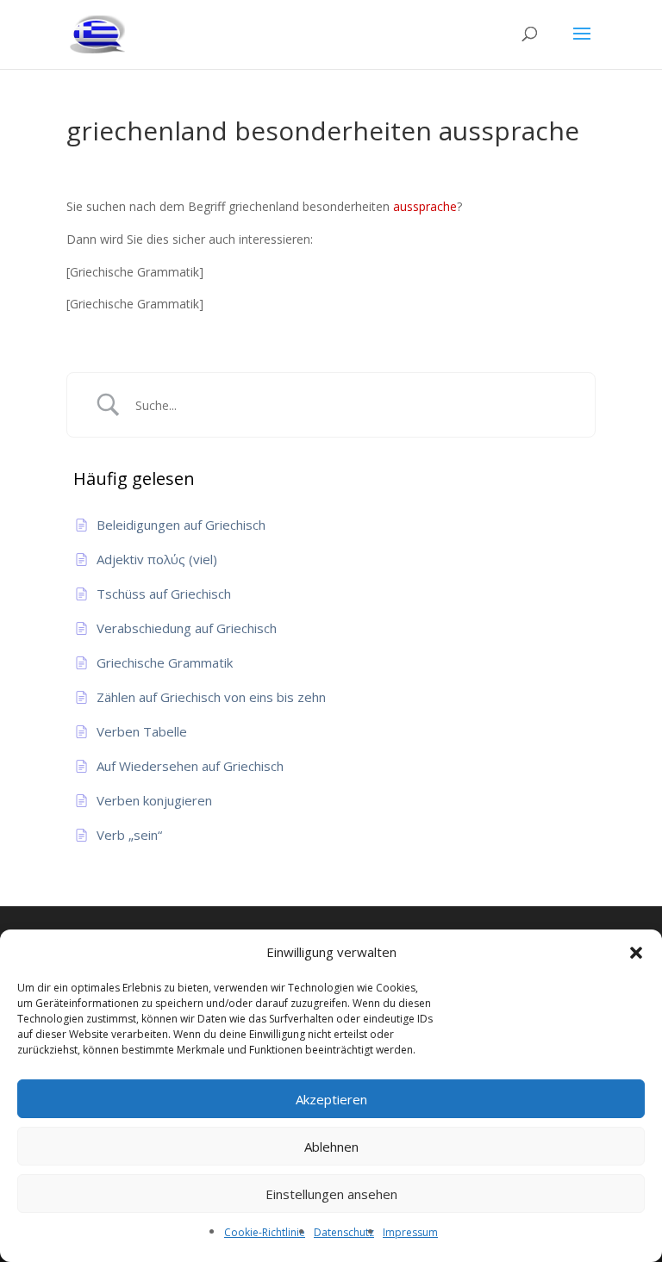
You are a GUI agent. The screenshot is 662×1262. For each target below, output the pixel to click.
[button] (636, 952)
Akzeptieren (331, 1099)
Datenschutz (344, 1232)
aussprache (425, 206)
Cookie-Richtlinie (264, 1232)
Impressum (410, 1232)
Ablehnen (331, 1146)
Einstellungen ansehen (331, 1194)
